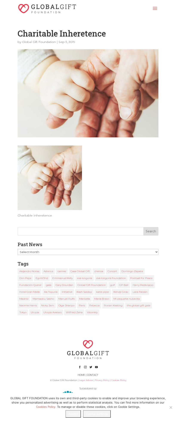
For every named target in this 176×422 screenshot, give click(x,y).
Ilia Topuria (51, 291)
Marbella (84, 298)
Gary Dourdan (64, 285)
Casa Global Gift (80, 271)
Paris (82, 305)
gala (48, 285)
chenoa (98, 271)
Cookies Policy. (46, 406)
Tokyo (22, 312)
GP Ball (123, 285)
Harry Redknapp (143, 285)
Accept (73, 414)
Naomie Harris (28, 305)
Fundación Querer (30, 285)
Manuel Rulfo (66, 298)
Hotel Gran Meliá (29, 291)
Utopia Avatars (52, 312)
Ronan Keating (113, 305)
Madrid (23, 298)
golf (112, 285)
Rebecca (94, 305)
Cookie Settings (97, 414)
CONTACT (92, 374)
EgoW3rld (42, 278)
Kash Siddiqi (84, 291)
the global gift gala (138, 305)
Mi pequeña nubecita (127, 298)
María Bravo (101, 298)
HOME (81, 374)
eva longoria (84, 278)
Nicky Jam (47, 305)
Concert (112, 271)
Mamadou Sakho (43, 298)
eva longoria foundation (111, 278)
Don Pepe (25, 278)
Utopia (35, 312)
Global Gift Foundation (39, 42)
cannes (62, 271)
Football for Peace (141, 278)
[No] (170, 407)
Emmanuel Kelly (62, 278)
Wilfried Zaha (74, 312)
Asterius (48, 271)
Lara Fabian (140, 291)
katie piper (102, 291)
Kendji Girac (121, 291)
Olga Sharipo (66, 305)
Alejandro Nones (29, 271)
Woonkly (92, 312)
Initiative (67, 291)
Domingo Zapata (132, 271)
